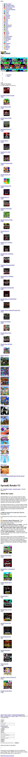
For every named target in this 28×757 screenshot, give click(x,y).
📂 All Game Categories (9, 9)
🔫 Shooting (7, 47)
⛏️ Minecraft (7, 46)
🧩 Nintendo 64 (7, 26)
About (2, 714)
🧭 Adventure (7, 15)
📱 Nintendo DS (8, 25)
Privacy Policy (7, 714)
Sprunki (22, 476)
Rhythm (18, 476)
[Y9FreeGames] (5, 54)
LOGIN (2, 729)
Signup (2, 739)
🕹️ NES (6, 29)
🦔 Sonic (6, 19)
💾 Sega (6, 22)
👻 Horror (6, 40)
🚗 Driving (6, 32)
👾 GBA (6, 23)
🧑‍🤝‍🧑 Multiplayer (7, 37)
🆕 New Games (7, 3)
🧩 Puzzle (6, 30)
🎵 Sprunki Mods (8, 36)
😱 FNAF (6, 35)
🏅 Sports (6, 49)
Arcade (2, 476)
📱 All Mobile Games (9, 5)
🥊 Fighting (6, 33)
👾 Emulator (7, 16)
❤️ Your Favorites (8, 8)
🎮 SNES (6, 27)
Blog (17, 716)
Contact (13, 716)
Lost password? (4, 726)
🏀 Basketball (7, 43)
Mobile (11, 476)
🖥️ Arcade (6, 13)
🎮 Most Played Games (9, 6)
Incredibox (6, 476)
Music (14, 476)
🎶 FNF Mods (7, 39)
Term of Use (7, 716)
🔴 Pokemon (7, 18)
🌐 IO (5, 42)
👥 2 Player (6, 11)
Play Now (3, 70)
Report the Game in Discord (7, 755)
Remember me (5, 727)
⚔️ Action (6, 44)
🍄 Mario (6, 20)
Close (2, 720)
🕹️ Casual (6, 12)
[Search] (1, 55)
